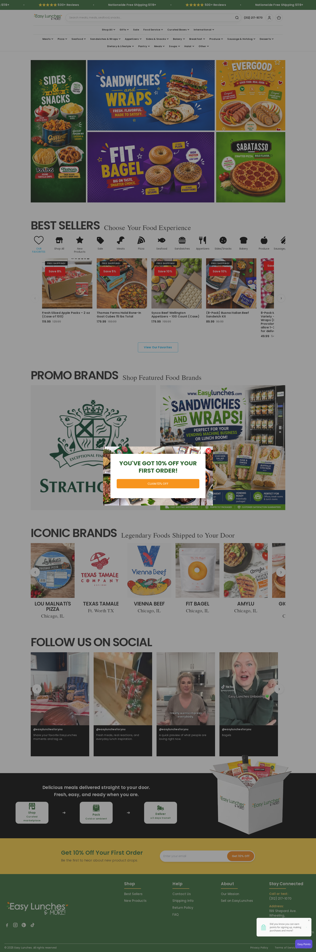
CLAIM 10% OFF (158, 484)
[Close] (208, 451)
